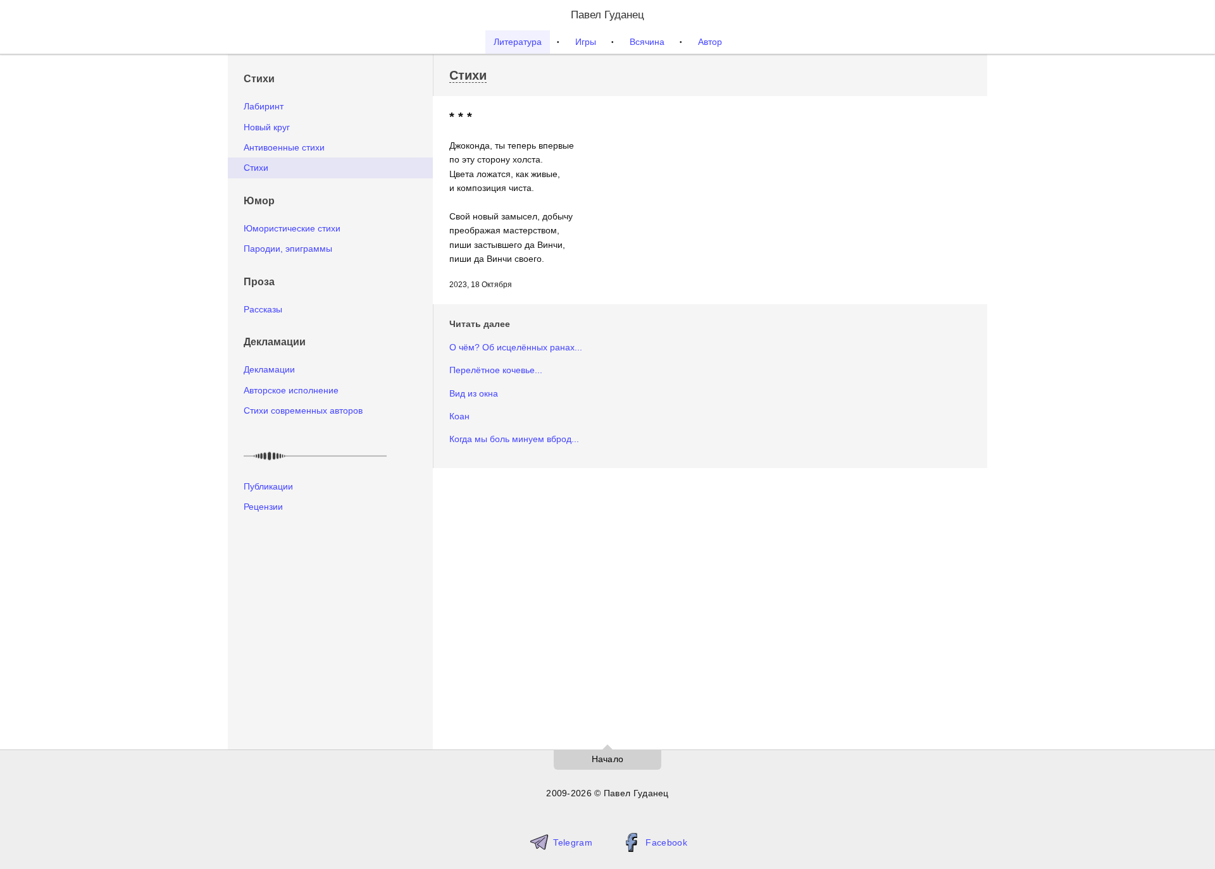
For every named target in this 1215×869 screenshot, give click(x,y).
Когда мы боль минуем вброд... (514, 439)
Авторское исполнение (291, 390)
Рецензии (263, 507)
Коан (459, 416)
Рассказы (263, 309)
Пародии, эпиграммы (288, 248)
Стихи (256, 168)
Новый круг (267, 127)
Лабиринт (264, 106)
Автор (710, 42)
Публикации (268, 486)
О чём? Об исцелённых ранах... (515, 347)
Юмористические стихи (292, 228)
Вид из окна (473, 393)
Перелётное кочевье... (495, 370)
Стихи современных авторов (303, 410)
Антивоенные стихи (284, 147)
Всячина (647, 42)
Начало (608, 759)
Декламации (269, 369)
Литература (518, 42)
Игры (585, 42)
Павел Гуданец (607, 15)
